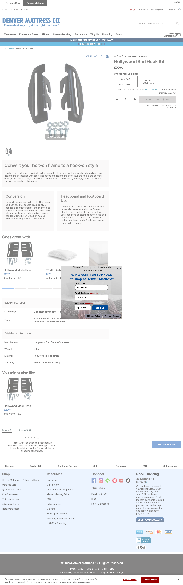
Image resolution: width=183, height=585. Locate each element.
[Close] (178, 580)
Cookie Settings (130, 579)
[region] (91, 580)
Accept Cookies (150, 579)
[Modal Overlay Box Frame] (91, 292)
